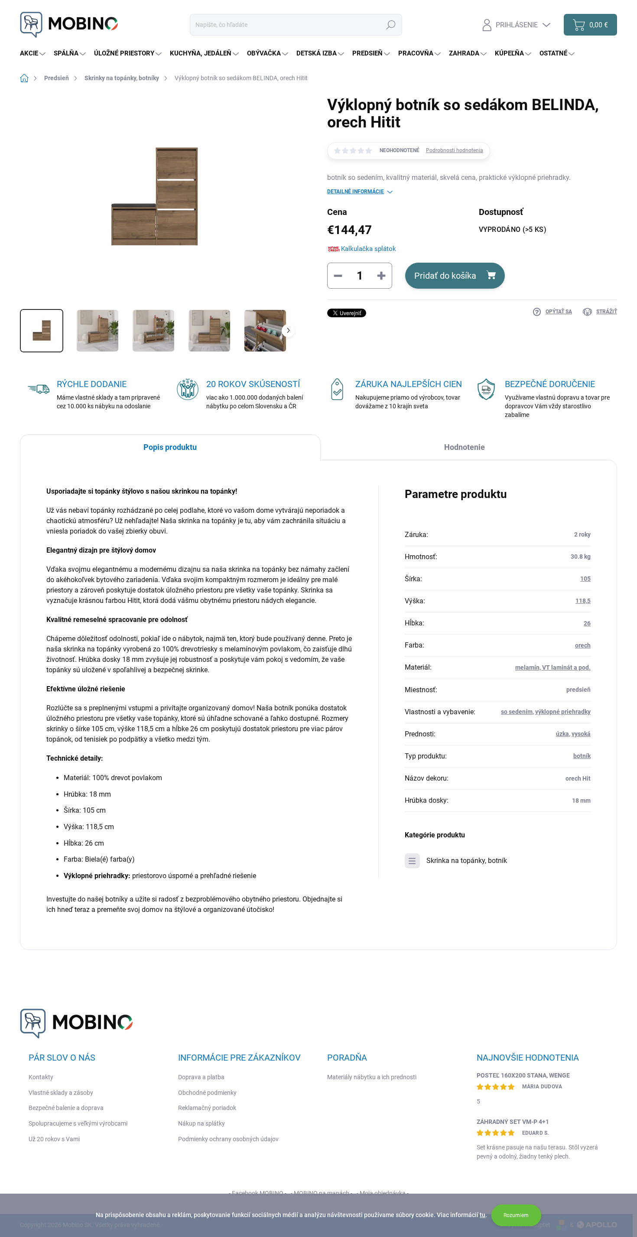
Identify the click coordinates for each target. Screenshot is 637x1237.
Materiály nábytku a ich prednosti (371, 1077)
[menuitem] (34, 53)
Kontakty (41, 1077)
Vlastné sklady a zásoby (61, 1092)
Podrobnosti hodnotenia (454, 150)
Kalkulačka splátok (368, 249)
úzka (562, 733)
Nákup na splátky (201, 1123)
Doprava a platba (201, 1077)
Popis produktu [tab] (170, 447)
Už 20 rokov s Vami (54, 1139)
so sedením (517, 711)
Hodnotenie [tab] (464, 447)
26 (587, 623)
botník (582, 755)
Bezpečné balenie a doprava (66, 1107)
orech (583, 645)
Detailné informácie (355, 192)
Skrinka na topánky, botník (466, 860)
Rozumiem (516, 1215)
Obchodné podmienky (207, 1092)
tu (482, 1214)
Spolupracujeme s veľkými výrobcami (78, 1123)
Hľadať (390, 24)
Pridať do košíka (445, 275)
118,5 (583, 600)
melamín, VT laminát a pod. (553, 667)
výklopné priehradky (563, 711)
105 (585, 578)
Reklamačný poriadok (207, 1107)
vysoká (581, 733)
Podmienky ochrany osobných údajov (228, 1139)
